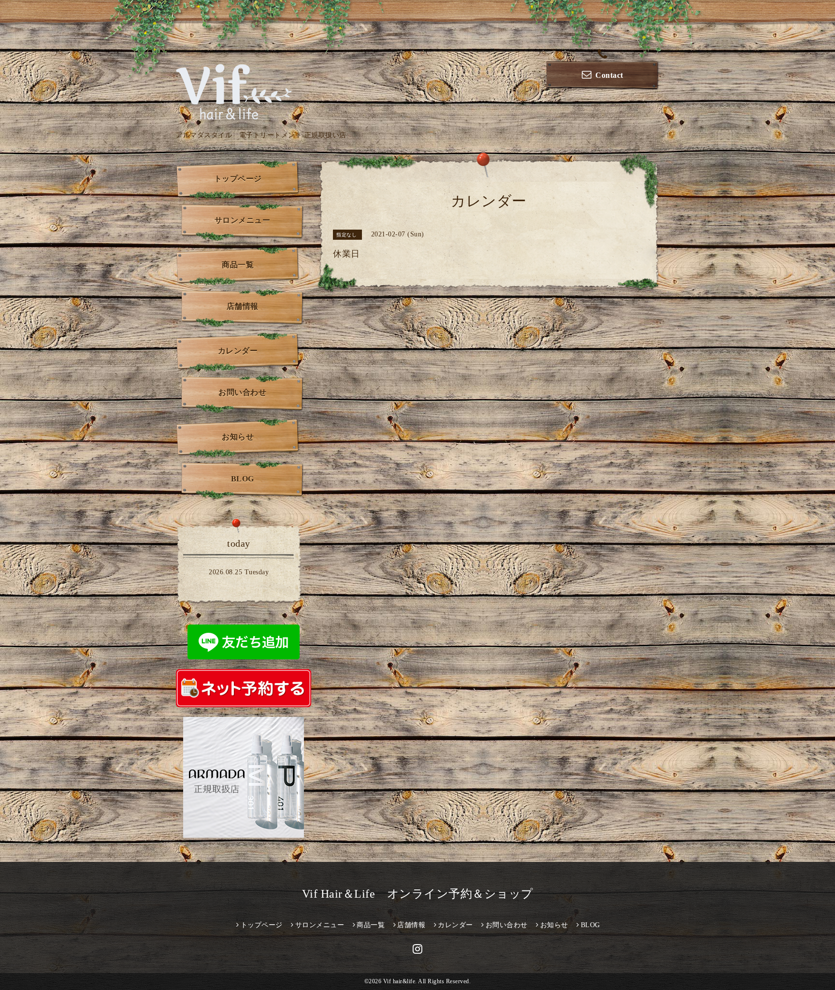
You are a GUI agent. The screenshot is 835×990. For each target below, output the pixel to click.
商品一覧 (238, 265)
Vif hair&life (399, 981)
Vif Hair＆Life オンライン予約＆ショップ (417, 894)
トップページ (238, 179)
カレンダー (238, 351)
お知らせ (238, 437)
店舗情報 (243, 306)
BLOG (242, 479)
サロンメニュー (243, 220)
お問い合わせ (242, 392)
